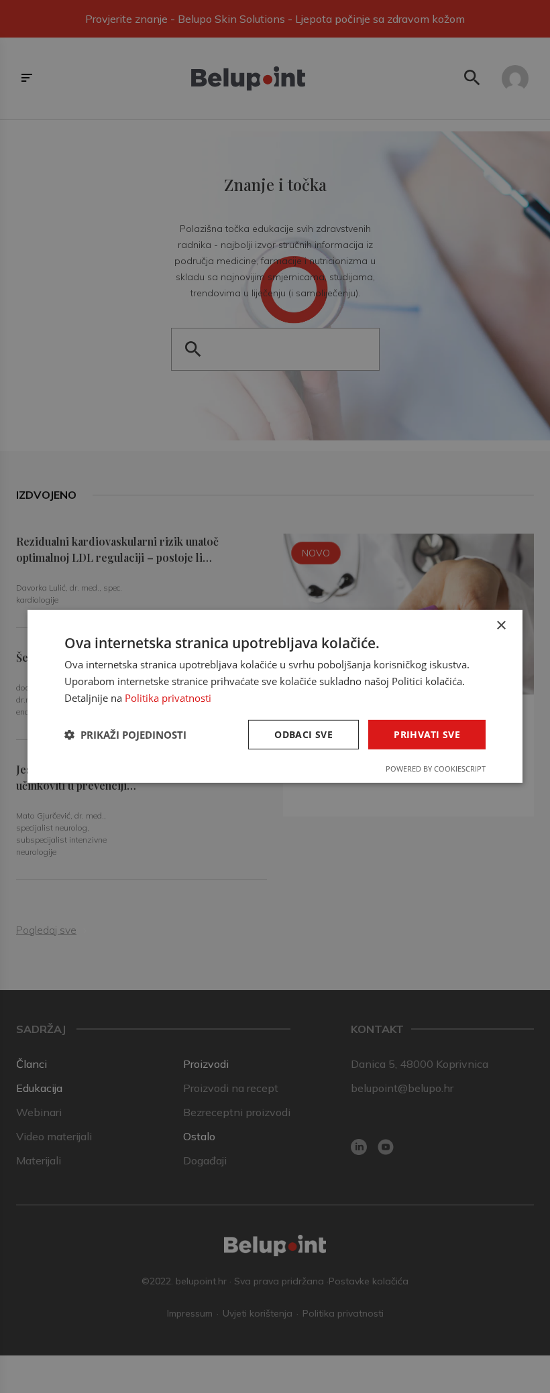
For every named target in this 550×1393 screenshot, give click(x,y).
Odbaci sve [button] (303, 733)
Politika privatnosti (168, 698)
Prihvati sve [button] (427, 733)
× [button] (501, 626)
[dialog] (275, 696)
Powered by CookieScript (436, 769)
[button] (125, 735)
